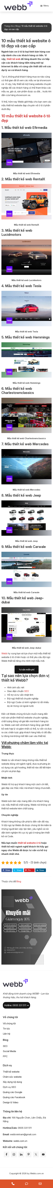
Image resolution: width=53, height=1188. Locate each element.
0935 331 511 (25, 1127)
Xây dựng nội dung (12, 1081)
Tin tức (6, 1028)
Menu (46, 5)
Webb (4, 653)
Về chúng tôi (9, 1023)
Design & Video (10, 1102)
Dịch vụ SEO (9, 1087)
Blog (18, 881)
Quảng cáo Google (12, 1092)
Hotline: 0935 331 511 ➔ (16, 1005)
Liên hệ (6, 1033)
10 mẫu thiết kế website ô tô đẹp (25, 118)
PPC (5, 1056)
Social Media (9, 1051)
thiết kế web (13, 59)
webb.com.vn (20, 1141)
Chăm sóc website (12, 1076)
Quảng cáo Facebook (14, 1097)
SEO (26, 691)
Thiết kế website (11, 1071)
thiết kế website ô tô (29, 842)
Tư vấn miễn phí (26, 669)
